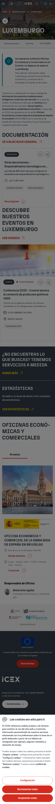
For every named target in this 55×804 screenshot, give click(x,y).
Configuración (27, 780)
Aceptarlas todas (27, 798)
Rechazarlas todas (27, 789)
